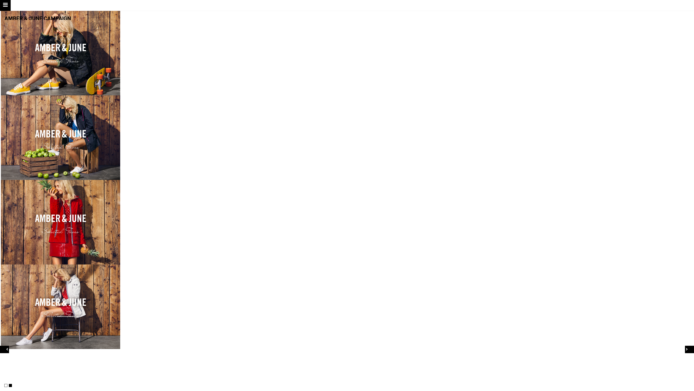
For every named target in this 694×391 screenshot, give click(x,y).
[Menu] (5, 5)
